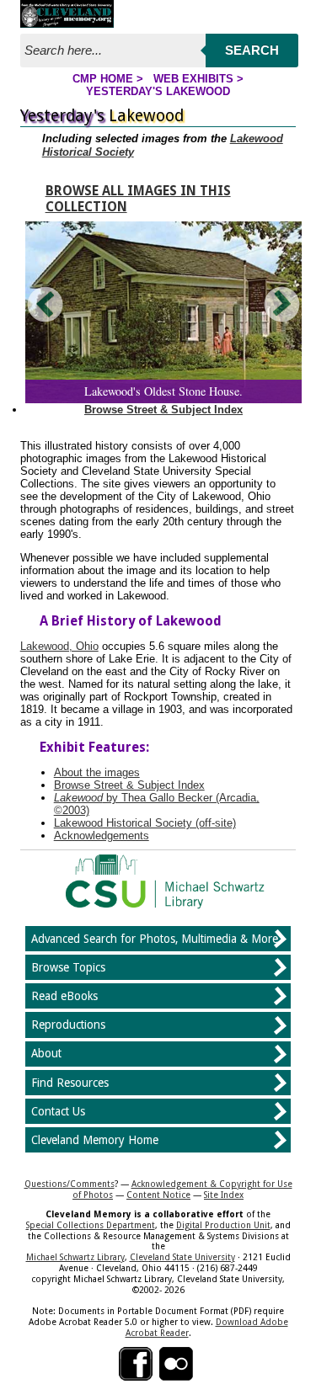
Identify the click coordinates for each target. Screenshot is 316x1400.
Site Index (224, 1195)
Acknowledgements (101, 835)
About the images (97, 772)
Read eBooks (64, 996)
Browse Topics (68, 967)
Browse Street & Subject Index (163, 409)
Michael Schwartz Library (75, 1257)
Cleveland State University (182, 1257)
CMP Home (102, 78)
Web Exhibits (193, 78)
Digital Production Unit (223, 1225)
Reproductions (68, 1024)
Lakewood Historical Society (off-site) (145, 823)
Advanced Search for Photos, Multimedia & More (154, 938)
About (46, 1053)
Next (281, 304)
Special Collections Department (90, 1225)
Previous (46, 304)
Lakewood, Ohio (59, 646)
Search (252, 50)
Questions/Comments (69, 1184)
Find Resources (70, 1082)
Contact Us (58, 1111)
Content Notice (158, 1195)
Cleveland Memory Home (94, 1140)
